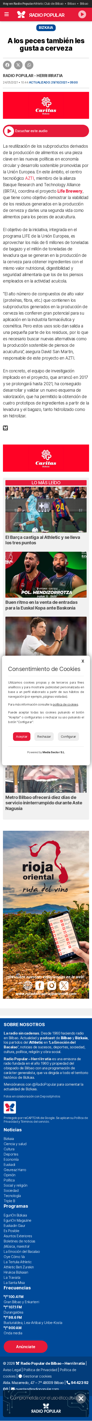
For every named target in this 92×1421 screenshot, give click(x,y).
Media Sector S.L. (53, 752)
